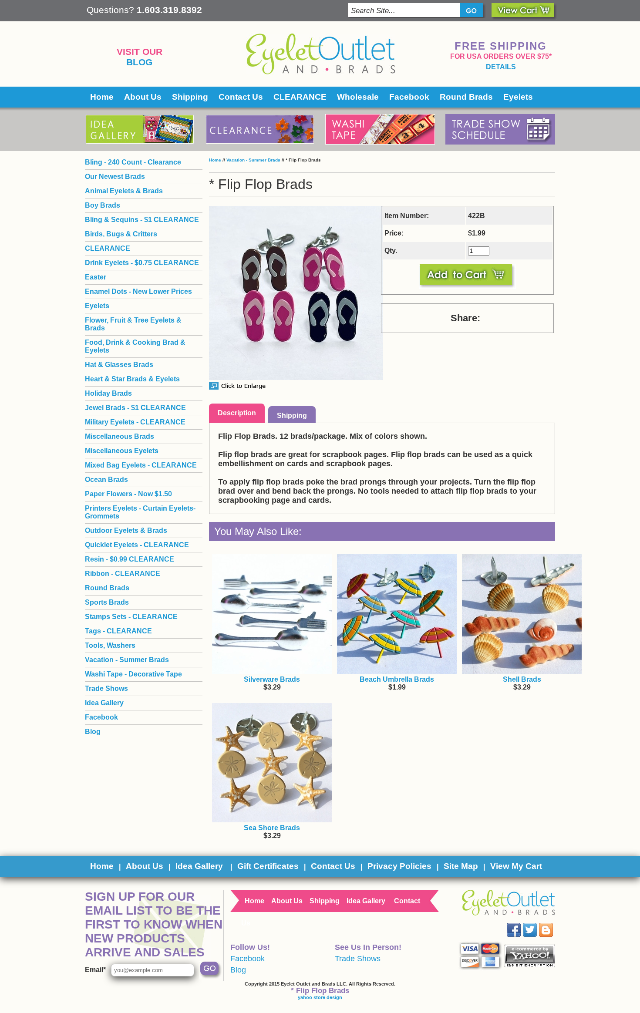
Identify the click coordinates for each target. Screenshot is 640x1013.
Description (237, 413)
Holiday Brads (108, 393)
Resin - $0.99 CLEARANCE (129, 559)
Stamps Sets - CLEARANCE (131, 616)
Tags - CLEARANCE (118, 631)
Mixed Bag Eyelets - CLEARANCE (141, 465)
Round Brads (466, 96)
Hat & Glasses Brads (119, 364)
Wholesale (358, 96)
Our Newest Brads (115, 176)
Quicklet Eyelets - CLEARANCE (137, 545)
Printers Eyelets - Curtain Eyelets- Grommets (140, 512)
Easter (95, 277)
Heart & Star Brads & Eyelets (132, 379)
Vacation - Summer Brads (253, 160)
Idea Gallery (104, 703)
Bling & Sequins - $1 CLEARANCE (142, 219)
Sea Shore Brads (272, 827)
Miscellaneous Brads (119, 436)
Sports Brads (107, 602)
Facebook (409, 96)
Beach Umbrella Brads (397, 679)
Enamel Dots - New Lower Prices (138, 291)
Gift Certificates (268, 866)
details (501, 67)
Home (102, 96)
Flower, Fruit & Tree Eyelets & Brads (133, 324)
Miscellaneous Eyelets (121, 450)
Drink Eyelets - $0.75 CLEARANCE (142, 262)
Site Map (461, 866)
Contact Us (241, 96)
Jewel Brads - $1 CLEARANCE (135, 407)
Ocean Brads (106, 479)
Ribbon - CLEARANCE (122, 573)
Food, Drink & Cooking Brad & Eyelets (135, 346)
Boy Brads (102, 205)
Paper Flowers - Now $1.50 (128, 494)
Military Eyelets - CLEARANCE (135, 422)
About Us (143, 96)
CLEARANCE (300, 96)
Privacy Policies (399, 866)
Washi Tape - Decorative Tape (133, 674)
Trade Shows (106, 688)
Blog (139, 62)
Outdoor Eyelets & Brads (126, 530)
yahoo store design (320, 997)
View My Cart (516, 866)
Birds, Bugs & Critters (121, 234)
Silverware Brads (272, 679)
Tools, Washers (110, 645)
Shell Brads (522, 679)
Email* (95, 969)
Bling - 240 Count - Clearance (133, 162)
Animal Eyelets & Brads (124, 191)
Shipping (190, 96)
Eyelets (518, 96)
